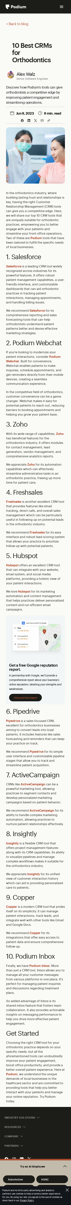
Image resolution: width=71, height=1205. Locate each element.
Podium (36, 238)
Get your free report (25, 697)
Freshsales (13, 501)
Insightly (12, 843)
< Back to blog (17, 23)
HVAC (45, 1179)
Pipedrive (13, 721)
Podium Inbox (39, 965)
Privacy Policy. (27, 1200)
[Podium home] (16, 6)
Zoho (60, 433)
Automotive (15, 1179)
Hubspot (12, 565)
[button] (35, 1166)
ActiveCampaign (33, 784)
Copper (11, 906)
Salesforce (13, 266)
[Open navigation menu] (61, 7)
